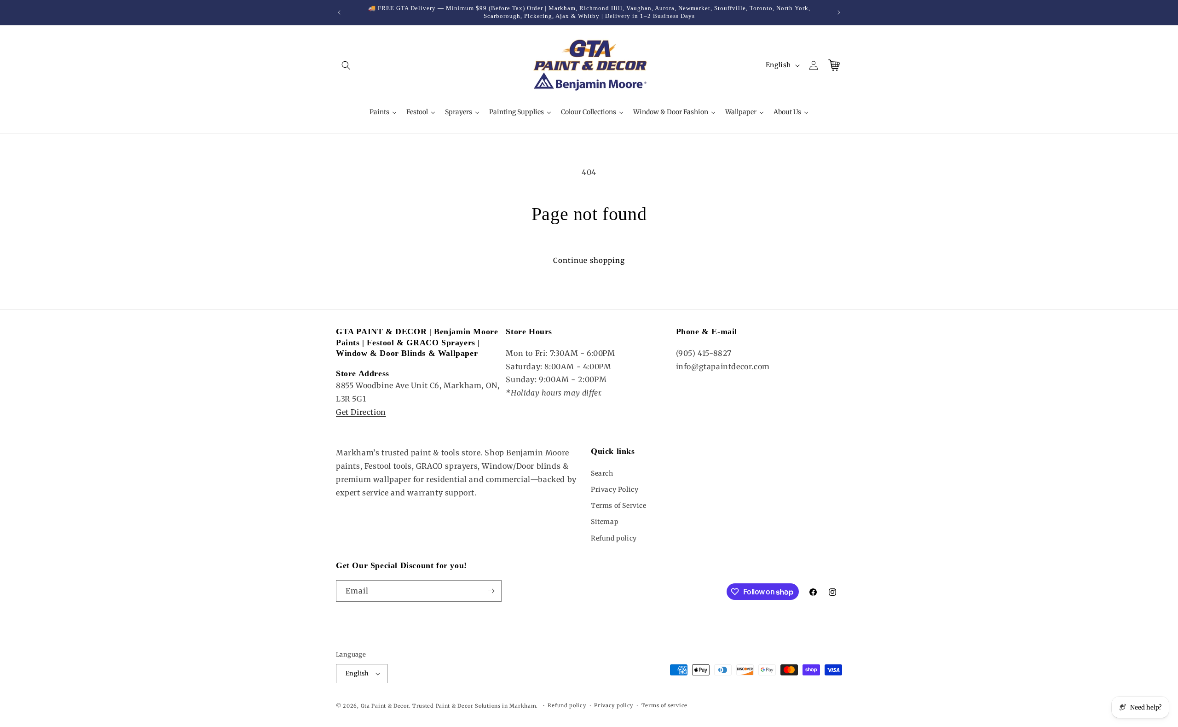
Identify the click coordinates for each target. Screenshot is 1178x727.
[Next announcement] (839, 12)
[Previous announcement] (339, 12)
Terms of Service (619, 505)
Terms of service (664, 705)
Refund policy (614, 538)
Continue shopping (589, 260)
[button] (346, 65)
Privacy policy (613, 705)
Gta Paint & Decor (385, 706)
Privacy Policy (614, 489)
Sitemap (604, 522)
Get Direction (361, 412)
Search (602, 473)
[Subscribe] (491, 591)
